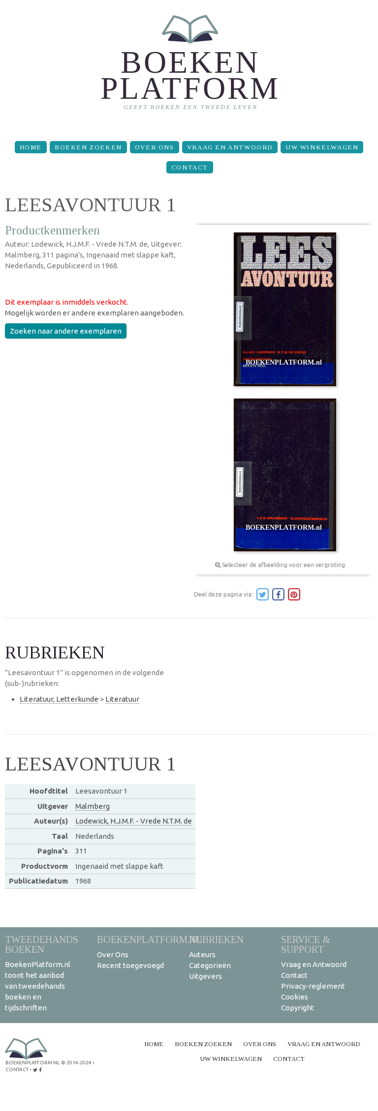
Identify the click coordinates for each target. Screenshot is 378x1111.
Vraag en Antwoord (230, 147)
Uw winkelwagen (321, 147)
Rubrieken (216, 939)
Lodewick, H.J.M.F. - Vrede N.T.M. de (133, 821)
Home (31, 147)
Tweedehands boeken (41, 944)
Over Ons (154, 147)
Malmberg (92, 806)
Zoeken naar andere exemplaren (66, 331)
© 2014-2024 (76, 1062)
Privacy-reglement (313, 986)
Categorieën (210, 965)
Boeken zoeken (88, 147)
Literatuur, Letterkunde (59, 699)
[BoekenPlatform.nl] (189, 66)
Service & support (305, 944)
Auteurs (202, 954)
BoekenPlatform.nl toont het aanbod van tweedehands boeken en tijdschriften (37, 986)
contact (17, 1069)
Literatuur (122, 699)
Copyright (297, 1007)
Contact (189, 167)
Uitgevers (205, 976)
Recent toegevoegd (130, 965)
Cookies (294, 997)
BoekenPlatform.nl (149, 939)
